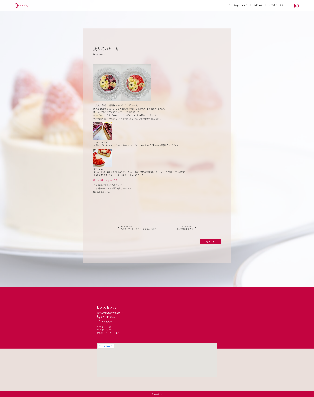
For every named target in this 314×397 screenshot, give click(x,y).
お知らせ (258, 5)
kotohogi (107, 307)
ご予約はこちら (276, 5)
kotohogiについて (238, 5)
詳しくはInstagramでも (105, 180)
